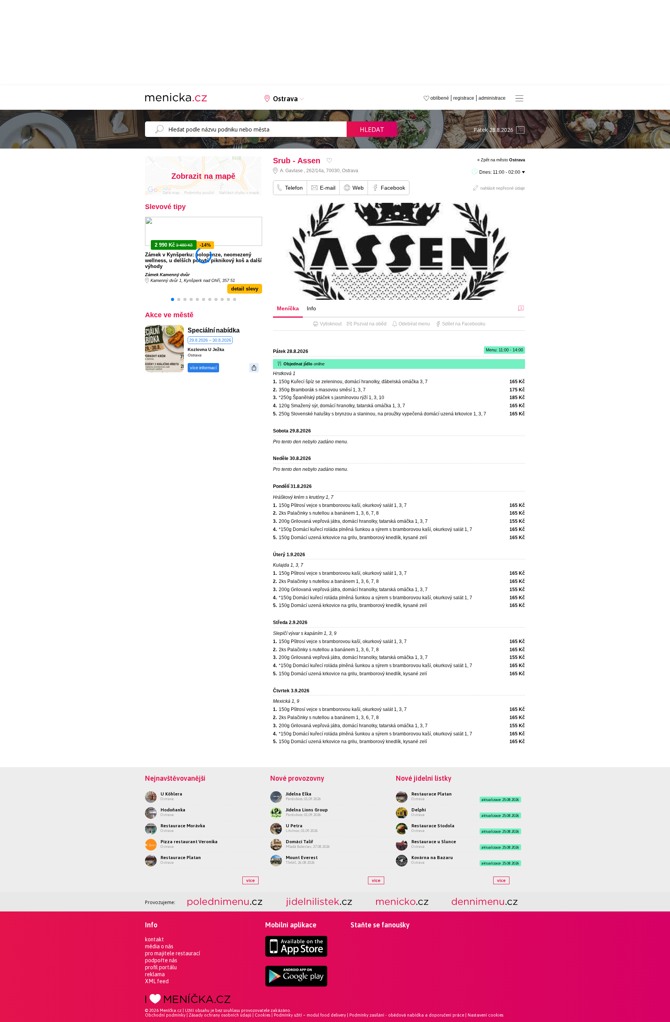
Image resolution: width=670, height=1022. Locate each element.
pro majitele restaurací (172, 953)
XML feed (157, 981)
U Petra (294, 825)
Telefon (294, 188)
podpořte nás (161, 960)
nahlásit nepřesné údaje (502, 188)
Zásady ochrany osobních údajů (220, 1015)
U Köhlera (171, 794)
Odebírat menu (414, 324)
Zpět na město (503, 159)
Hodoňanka (173, 810)
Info (311, 308)
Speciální (201, 330)
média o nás (159, 946)
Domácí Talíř (299, 841)
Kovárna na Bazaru (432, 857)
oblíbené (439, 98)
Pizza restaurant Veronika (189, 841)
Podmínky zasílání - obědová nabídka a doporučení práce (406, 1015)
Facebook (393, 188)
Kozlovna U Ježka (206, 349)
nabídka (228, 330)
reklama (155, 974)
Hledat (372, 129)
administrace (492, 98)
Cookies (262, 1015)
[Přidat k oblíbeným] (329, 160)
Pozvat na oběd (370, 324)
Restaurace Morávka (183, 825)
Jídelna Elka (298, 794)
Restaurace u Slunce (433, 841)
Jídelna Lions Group (307, 810)
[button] (172, 299)
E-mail (327, 188)
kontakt (154, 939)
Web (358, 188)
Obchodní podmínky (165, 1015)
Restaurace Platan (181, 857)
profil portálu (161, 967)
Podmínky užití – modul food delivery (310, 1015)
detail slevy (244, 289)
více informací (203, 367)
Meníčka (288, 308)
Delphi (418, 810)
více (250, 880)
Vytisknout (331, 324)
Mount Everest (302, 857)
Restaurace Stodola (432, 825)
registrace (463, 98)
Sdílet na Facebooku (463, 324)
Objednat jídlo (304, 363)
